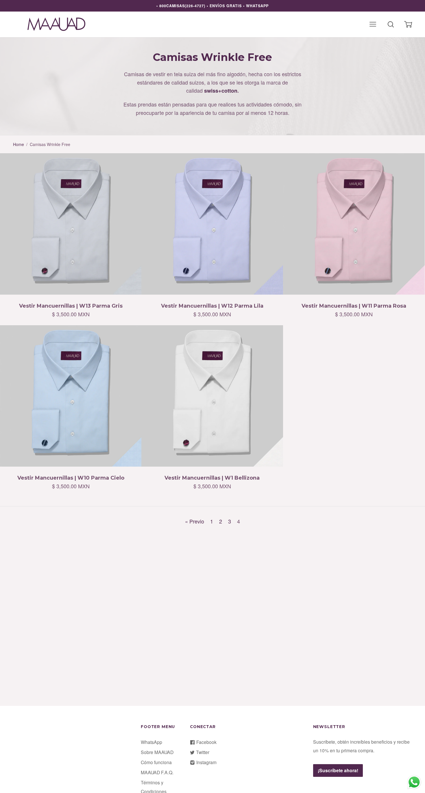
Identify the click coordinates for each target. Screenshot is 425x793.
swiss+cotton (220, 90)
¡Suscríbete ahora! (338, 770)
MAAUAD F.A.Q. (157, 772)
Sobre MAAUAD (157, 752)
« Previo (194, 521)
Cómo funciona (156, 762)
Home (18, 144)
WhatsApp (151, 742)
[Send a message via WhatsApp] (414, 782)
